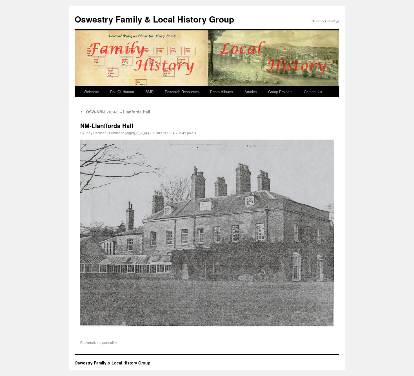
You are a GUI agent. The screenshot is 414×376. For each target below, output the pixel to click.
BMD (149, 91)
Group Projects (280, 91)
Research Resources (182, 91)
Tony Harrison (95, 132)
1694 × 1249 (176, 132)
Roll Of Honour (122, 91)
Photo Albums (221, 91)
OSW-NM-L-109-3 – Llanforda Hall (115, 112)
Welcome (91, 91)
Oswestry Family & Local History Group (154, 19)
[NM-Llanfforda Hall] (207, 233)
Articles (250, 91)
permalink (109, 342)
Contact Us (313, 91)
